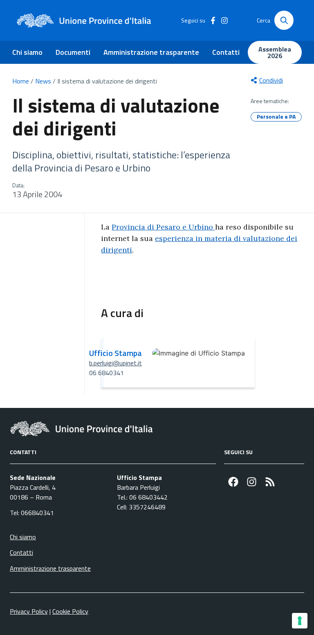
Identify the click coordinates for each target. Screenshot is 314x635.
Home (20, 81)
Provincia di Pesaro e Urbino (163, 227)
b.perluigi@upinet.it (115, 363)
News (43, 81)
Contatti (226, 52)
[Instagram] (251, 482)
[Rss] (270, 482)
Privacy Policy (29, 611)
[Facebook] (233, 482)
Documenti (73, 52)
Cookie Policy (70, 611)
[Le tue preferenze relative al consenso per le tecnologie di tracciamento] (299, 620)
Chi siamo (27, 52)
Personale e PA (276, 116)
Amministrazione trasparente (151, 52)
